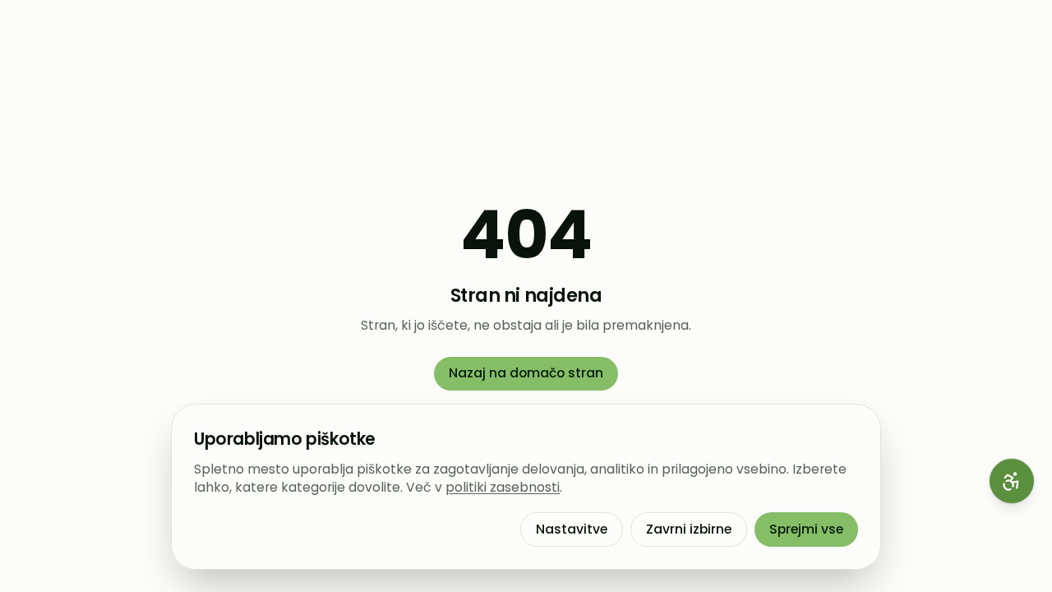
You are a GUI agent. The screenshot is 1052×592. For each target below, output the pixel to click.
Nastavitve (571, 529)
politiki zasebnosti (502, 487)
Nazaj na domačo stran (526, 372)
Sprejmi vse (806, 529)
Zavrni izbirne (688, 529)
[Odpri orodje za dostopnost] (1012, 481)
